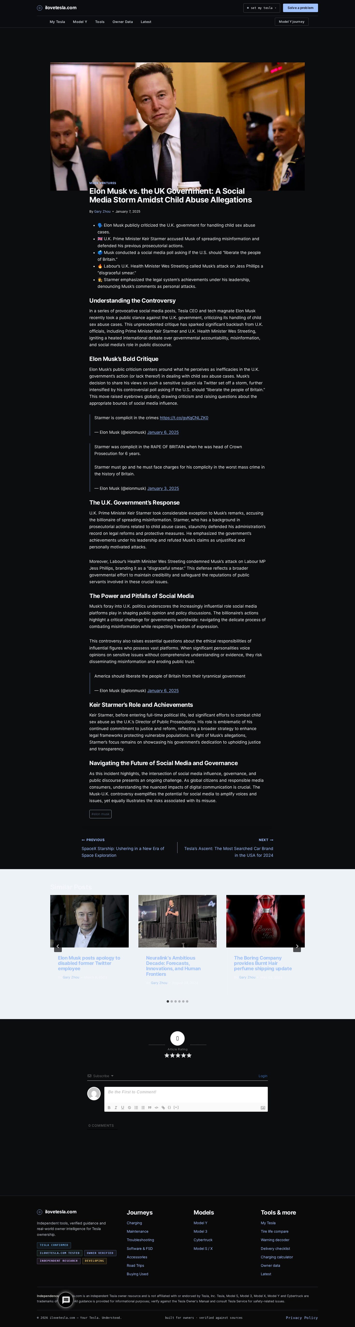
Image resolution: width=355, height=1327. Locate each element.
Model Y (80, 22)
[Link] (163, 1108)
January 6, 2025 (163, 432)
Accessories (137, 1257)
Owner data (270, 1265)
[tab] (168, 1001)
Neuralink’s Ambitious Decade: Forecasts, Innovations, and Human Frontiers (173, 966)
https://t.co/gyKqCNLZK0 (184, 417)
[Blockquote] (149, 1108)
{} (169, 1107)
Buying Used (137, 1274)
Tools (100, 22)
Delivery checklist (275, 1248)
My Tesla (57, 22)
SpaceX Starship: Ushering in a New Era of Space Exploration (123, 848)
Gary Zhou (102, 211)
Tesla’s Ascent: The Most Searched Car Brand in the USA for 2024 (228, 848)
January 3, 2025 (163, 488)
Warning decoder (275, 1240)
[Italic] (116, 1108)
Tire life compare (275, 1231)
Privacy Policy (302, 1318)
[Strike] (129, 1108)
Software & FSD (140, 1248)
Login (262, 1076)
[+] (176, 1107)
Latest (146, 22)
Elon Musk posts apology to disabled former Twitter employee (89, 963)
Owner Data (123, 22)
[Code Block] (156, 1108)
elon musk (100, 814)
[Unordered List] (143, 1108)
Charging (134, 1223)
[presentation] (89, 921)
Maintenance (138, 1231)
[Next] (297, 946)
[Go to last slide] (58, 946)
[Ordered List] (136, 1108)
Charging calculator (277, 1257)
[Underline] (122, 1108)
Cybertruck (203, 1240)
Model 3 (200, 1231)
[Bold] (109, 1108)
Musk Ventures (102, 183)
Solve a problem (300, 8)
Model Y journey (292, 21)
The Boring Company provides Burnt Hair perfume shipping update (263, 963)
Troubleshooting (140, 1240)
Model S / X (203, 1248)
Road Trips (135, 1265)
